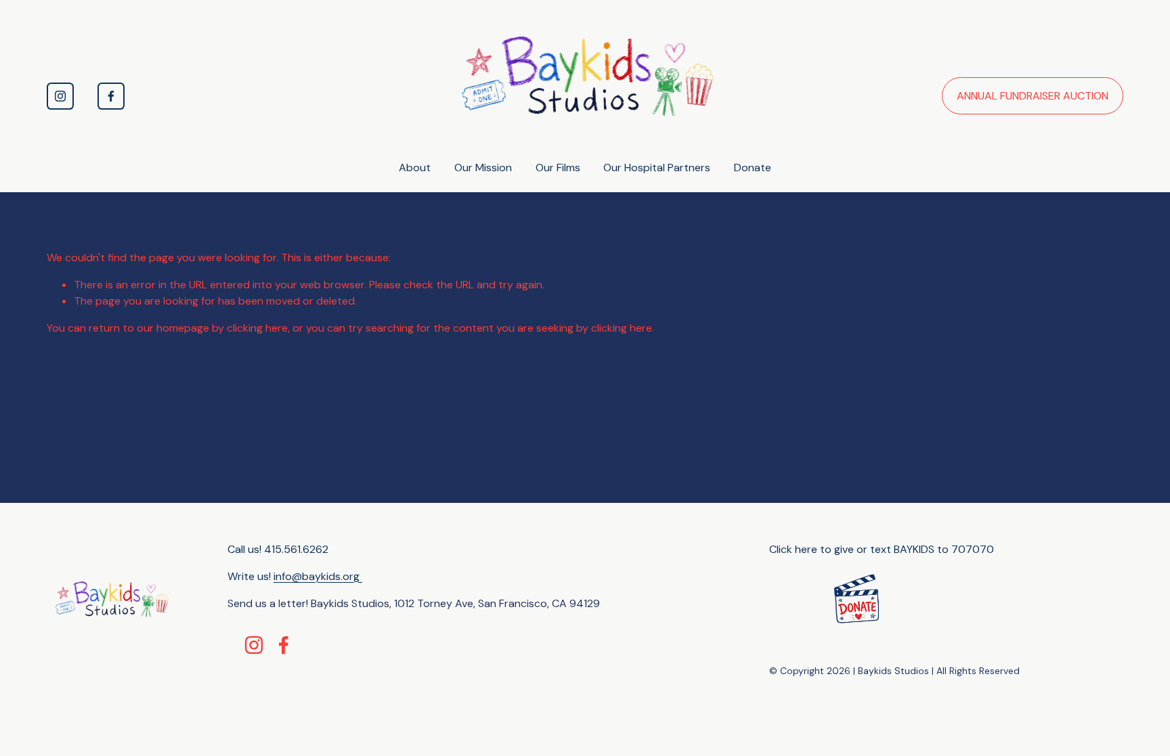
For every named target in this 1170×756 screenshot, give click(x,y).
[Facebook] (111, 96)
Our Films (558, 167)
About (415, 167)
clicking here (257, 328)
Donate (752, 167)
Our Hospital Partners (656, 167)
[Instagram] (60, 96)
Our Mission (483, 167)
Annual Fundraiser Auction (1032, 96)
